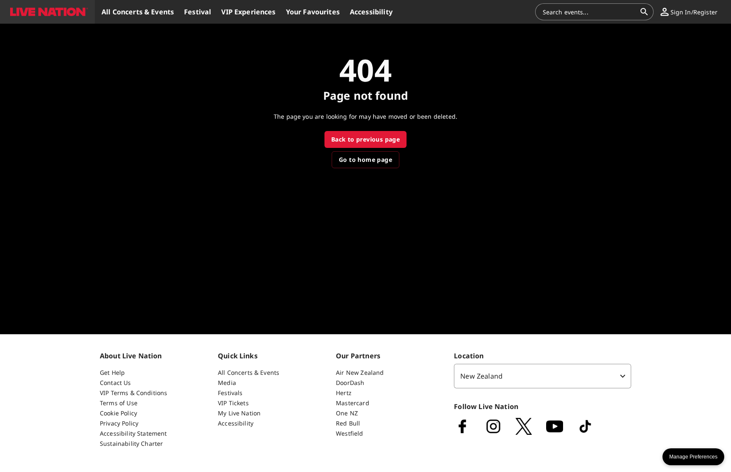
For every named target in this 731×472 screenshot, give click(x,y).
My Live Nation (239, 413)
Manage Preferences (693, 457)
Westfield (349, 433)
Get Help (112, 372)
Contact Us (115, 383)
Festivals (230, 393)
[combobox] (589, 12)
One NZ (347, 413)
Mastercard (352, 403)
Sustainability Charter (131, 443)
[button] (47, 12)
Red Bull (348, 423)
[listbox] (542, 376)
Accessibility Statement (133, 433)
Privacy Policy (119, 423)
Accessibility (235, 423)
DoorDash (350, 383)
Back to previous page (365, 139)
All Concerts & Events (248, 372)
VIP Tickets (233, 403)
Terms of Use (118, 403)
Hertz (344, 393)
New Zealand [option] (481, 376)
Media (227, 383)
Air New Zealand (360, 372)
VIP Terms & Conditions (133, 393)
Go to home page (365, 160)
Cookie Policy (118, 413)
